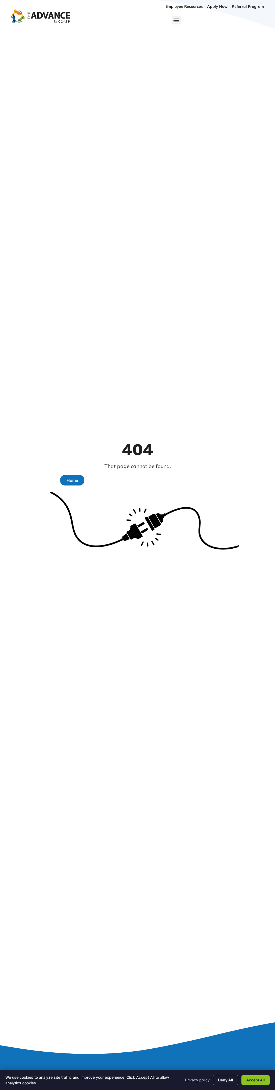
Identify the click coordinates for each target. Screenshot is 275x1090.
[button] (176, 20)
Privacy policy (197, 1080)
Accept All (255, 1080)
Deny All (225, 1080)
